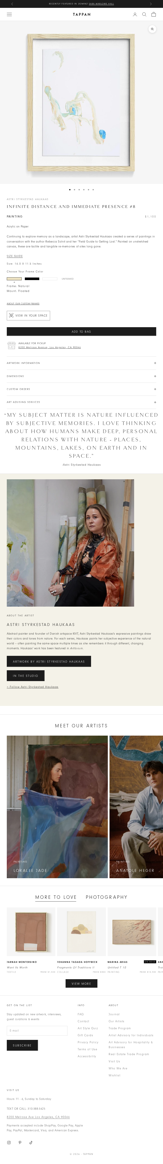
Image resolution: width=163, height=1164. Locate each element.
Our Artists (117, 1021)
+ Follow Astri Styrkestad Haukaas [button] (33, 687)
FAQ (81, 1014)
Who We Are (118, 1068)
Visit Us (114, 1061)
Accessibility (87, 1056)
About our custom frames (23, 303)
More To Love (56, 897)
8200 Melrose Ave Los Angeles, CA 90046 (38, 1117)
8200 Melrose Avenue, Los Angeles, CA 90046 (49, 347)
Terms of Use (87, 1049)
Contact (83, 1021)
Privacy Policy (88, 1042)
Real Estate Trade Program (129, 1054)
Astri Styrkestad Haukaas (28, 199)
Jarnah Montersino (22, 962)
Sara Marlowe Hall (101, 4)
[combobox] (144, 14)
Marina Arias (118, 962)
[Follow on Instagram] (9, 1142)
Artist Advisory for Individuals (131, 1035)
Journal (114, 1014)
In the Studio (25, 676)
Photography (107, 897)
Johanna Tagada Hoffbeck (77, 962)
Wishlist (114, 1075)
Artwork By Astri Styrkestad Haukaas (49, 661)
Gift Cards (85, 1035)
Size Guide (15, 256)
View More (81, 984)
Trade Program (120, 1028)
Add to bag (81, 332)
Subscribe (22, 1045)
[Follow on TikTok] (31, 1142)
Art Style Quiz (88, 1028)
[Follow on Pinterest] (20, 1142)
